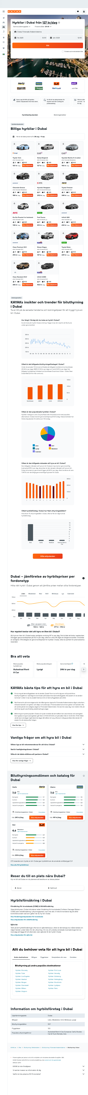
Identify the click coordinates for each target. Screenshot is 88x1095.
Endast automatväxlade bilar (73, 51)
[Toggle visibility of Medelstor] (53, 448)
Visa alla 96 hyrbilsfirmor (20, 865)
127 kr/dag (49, 22)
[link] (47, 556)
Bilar (20, 1047)
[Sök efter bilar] (3, 27)
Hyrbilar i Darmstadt (22, 985)
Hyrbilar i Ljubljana (54, 985)
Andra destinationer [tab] (21, 957)
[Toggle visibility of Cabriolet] (37, 451)
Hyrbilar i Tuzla (20, 973)
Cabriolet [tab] (70, 594)
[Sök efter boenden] (3, 22)
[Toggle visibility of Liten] (35, 445)
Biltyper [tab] (34, 957)
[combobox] (21, 26)
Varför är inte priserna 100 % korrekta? (27, 1074)
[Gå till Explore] (3, 37)
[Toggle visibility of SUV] (51, 445)
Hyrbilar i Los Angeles (22, 976)
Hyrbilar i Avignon (21, 991)
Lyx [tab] (63, 594)
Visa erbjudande (28, 165)
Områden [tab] (73, 957)
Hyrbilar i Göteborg (54, 976)
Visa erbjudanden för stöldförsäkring (24, 920)
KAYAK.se (13, 1047)
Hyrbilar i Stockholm (54, 982)
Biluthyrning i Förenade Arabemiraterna (53, 1047)
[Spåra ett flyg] (3, 42)
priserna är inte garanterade (53, 1060)
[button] (3, 11)
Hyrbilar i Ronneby (21, 970)
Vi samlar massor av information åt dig (27, 1070)
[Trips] (3, 48)
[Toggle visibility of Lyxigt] (36, 448)
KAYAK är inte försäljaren (22, 1066)
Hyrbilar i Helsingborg (55, 979)
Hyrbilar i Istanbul (21, 979)
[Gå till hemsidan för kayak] (14, 11)
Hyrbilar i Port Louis (54, 970)
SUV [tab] (46, 594)
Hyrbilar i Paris (52, 988)
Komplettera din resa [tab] (59, 957)
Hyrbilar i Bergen (21, 982)
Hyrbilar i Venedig (54, 973)
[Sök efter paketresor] (3, 31)
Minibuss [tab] (55, 594)
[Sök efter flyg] (3, 18)
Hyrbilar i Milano (20, 988)
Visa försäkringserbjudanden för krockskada (27, 917)
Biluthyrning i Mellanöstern (32, 1047)
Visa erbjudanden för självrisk (21, 935)
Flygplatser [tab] (44, 957)
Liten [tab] (23, 594)
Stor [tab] (40, 594)
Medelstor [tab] (32, 594)
